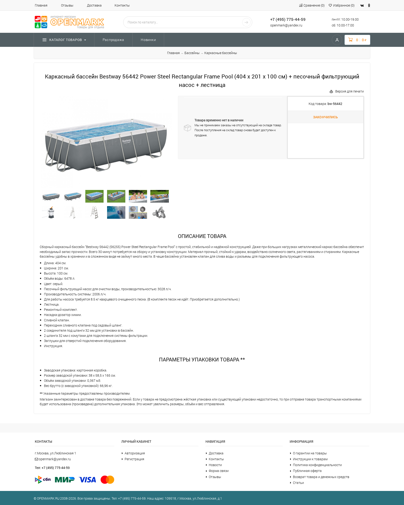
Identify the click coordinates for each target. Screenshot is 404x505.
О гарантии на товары (310, 453)
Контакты (122, 5)
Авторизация (135, 453)
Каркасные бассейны (220, 53)
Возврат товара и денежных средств (321, 477)
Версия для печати (349, 91)
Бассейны (192, 53)
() (314, 5)
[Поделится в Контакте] (362, 5)
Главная (41, 5)
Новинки (148, 39)
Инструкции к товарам (310, 459)
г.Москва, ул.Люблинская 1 (55, 453)
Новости (215, 465)
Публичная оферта (307, 470)
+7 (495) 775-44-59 (288, 19)
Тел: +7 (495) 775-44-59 (52, 467)
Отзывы (67, 5)
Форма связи (219, 470)
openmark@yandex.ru (286, 25)
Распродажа (113, 39)
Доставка (94, 5)
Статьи (298, 482)
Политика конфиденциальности (317, 465)
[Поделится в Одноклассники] (369, 5)
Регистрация (134, 459)
